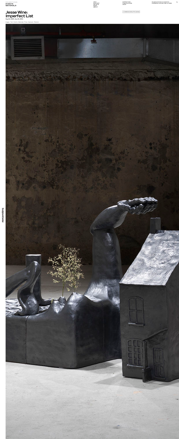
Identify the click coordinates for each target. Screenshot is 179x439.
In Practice (126, 2)
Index (95, 5)
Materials (11, 5)
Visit (95, 2)
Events (9, 4)
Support (96, 3)
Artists (96, 4)
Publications (127, 3)
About (95, 7)
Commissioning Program (131, 11)
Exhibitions (11, 2)
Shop (124, 4)
